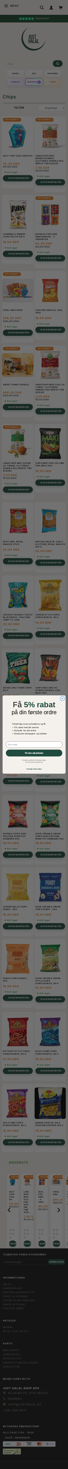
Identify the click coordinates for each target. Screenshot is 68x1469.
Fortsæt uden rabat (34, 769)
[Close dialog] (62, 698)
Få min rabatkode (34, 753)
